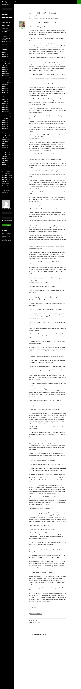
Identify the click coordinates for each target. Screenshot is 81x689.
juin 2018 (4, 101)
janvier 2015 (5, 173)
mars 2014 (4, 192)
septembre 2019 (5, 82)
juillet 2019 (4, 86)
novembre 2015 (5, 154)
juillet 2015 (4, 162)
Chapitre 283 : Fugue (34, 621)
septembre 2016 (5, 139)
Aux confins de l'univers (36, 10)
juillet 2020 (4, 67)
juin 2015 (4, 164)
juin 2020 (4, 69)
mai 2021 (4, 56)
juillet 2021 (4, 52)
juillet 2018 (4, 99)
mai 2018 (4, 103)
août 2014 (4, 183)
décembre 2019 (5, 77)
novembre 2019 (5, 79)
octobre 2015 (5, 156)
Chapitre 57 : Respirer (6, 38)
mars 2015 (4, 169)
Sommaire (74, 1)
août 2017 (4, 118)
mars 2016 (4, 151)
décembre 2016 (5, 133)
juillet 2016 (4, 143)
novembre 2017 (5, 113)
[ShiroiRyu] (22, 24)
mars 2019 (4, 94)
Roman (68, 1)
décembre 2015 (5, 152)
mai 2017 (4, 124)
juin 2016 (4, 145)
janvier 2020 (5, 75)
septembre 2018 (5, 96)
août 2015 (4, 160)
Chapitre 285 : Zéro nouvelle (36, 627)
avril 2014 (4, 190)
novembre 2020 (5, 63)
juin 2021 (4, 54)
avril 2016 (4, 149)
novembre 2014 (5, 177)
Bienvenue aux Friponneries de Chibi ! (49, 1)
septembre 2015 (5, 158)
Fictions (62, 1)
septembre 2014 (5, 181)
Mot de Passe (5, 215)
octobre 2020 (5, 65)
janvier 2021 (5, 60)
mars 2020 (4, 71)
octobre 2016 (5, 137)
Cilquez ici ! (6, 241)
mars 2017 (4, 128)
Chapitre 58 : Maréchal (7, 34)
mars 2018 (4, 107)
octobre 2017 (5, 115)
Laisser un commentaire (53, 18)
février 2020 (5, 73)
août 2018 (4, 97)
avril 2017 (4, 126)
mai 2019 (4, 90)
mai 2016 (4, 147)
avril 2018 (4, 105)
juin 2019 (4, 88)
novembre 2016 (5, 135)
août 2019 (4, 84)
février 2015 (5, 171)
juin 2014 (4, 187)
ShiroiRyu (42, 18)
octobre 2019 (5, 80)
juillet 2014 (4, 185)
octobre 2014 (5, 179)
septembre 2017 (5, 116)
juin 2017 (4, 122)
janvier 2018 (5, 111)
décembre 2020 (5, 61)
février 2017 (5, 130)
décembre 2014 (5, 175)
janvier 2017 (5, 132)
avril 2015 (4, 168)
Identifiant (4, 211)
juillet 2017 (4, 120)
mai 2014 (4, 188)
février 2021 (5, 58)
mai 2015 (4, 166)
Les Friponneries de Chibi (10, 2)
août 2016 (4, 141)
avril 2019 (4, 92)
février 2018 (5, 109)
